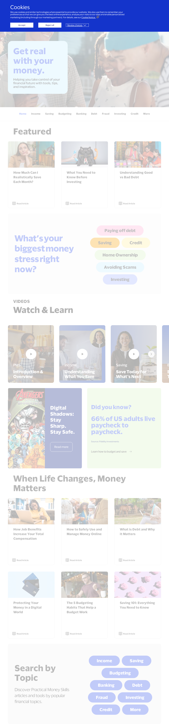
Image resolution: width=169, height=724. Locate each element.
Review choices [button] (74, 25)
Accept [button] (21, 25)
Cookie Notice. (88, 17)
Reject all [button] (50, 25)
